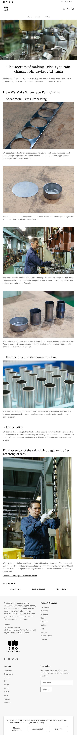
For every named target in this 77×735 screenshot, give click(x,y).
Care (42, 618)
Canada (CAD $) (66, 2)
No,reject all (58, 729)
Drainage (44, 614)
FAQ (42, 629)
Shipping (44, 632)
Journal (7, 678)
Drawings (44, 611)
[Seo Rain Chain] (6, 9)
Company (8, 670)
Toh (5, 681)
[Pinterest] (12, 2)
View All (7, 702)
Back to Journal (38, 589)
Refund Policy (46, 636)
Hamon (7, 699)
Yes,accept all (37, 729)
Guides (46, 17)
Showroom (8, 674)
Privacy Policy (38, 723)
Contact (44, 639)
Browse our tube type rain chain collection (20, 576)
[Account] (63, 8)
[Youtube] (6, 2)
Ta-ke (6, 685)
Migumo (7, 692)
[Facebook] (4, 2)
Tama (6, 688)
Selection (44, 622)
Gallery (43, 625)
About (38, 17)
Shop (30, 17)
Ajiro (6, 695)
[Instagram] (9, 2)
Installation (45, 607)
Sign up (46, 689)
